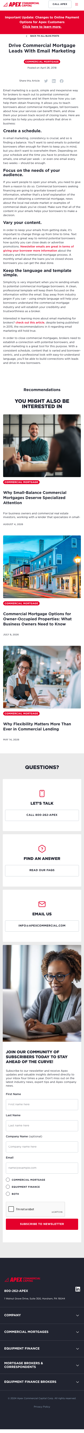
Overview (11, 1342)
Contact (10, 1325)
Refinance (12, 1400)
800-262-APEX (16, 1291)
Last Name (13, 1115)
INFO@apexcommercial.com (42, 926)
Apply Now (13, 1367)
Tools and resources (19, 1383)
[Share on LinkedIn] (54, 81)
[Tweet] (46, 81)
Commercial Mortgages (26, 1332)
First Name (13, 1094)
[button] (78, 4)
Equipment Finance (22, 1348)
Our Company (15, 1333)
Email (9, 1158)
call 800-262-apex (41, 815)
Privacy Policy (42, 1407)
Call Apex (60, 4)
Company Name (24, 1137)
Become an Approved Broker (26, 1375)
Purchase (11, 1350)
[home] (21, 5)
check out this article (30, 323)
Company (12, 1315)
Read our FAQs (42, 870)
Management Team (19, 1342)
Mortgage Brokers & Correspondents (23, 1365)
